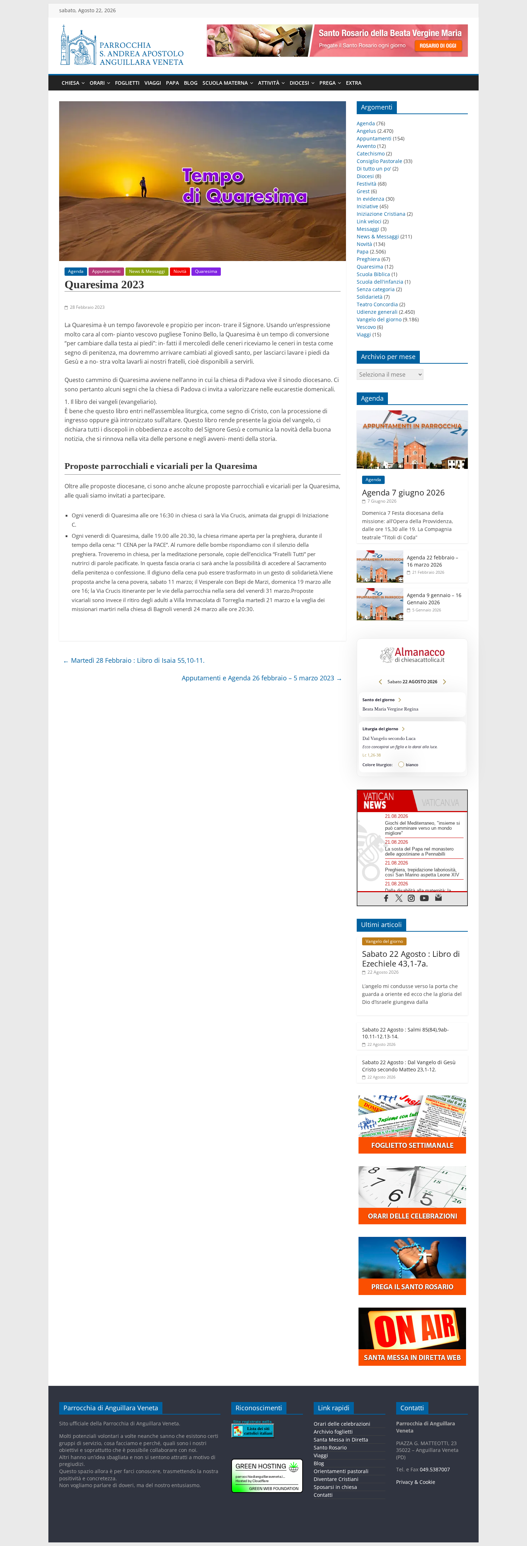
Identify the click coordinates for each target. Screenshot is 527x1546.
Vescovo (366, 326)
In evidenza (370, 198)
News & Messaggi (147, 271)
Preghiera (368, 259)
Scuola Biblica (373, 274)
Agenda (76, 271)
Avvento (366, 146)
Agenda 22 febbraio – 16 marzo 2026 (432, 561)
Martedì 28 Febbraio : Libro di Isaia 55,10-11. (134, 660)
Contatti (323, 1494)
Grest (363, 191)
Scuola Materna (225, 82)
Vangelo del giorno (379, 319)
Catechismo (371, 153)
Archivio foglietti (333, 1431)
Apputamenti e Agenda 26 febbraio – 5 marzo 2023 (262, 678)
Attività (268, 82)
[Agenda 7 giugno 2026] (412, 414)
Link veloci (369, 221)
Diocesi (299, 82)
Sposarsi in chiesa (335, 1487)
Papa (172, 82)
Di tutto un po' (374, 168)
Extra (353, 82)
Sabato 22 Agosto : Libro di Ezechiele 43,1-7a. (411, 958)
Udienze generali (377, 311)
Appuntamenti (106, 271)
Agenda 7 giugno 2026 (403, 492)
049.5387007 (435, 1469)
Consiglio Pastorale (379, 161)
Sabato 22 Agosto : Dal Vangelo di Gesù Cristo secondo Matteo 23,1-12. (409, 1066)
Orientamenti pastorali (341, 1471)
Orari (97, 82)
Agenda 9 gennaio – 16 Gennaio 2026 (434, 599)
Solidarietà (370, 296)
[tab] (384, 800)
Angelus (366, 130)
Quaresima (206, 271)
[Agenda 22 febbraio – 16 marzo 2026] (380, 554)
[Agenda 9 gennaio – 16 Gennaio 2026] (380, 591)
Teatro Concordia (377, 304)
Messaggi (368, 228)
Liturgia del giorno (412, 746)
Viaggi (152, 82)
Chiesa (70, 82)
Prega (327, 82)
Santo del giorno (412, 704)
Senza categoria (376, 289)
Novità (180, 271)
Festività (366, 183)
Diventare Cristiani (336, 1479)
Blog (191, 82)
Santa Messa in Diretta (341, 1439)
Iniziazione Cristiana (381, 213)
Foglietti (127, 82)
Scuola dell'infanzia (380, 281)
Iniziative (367, 206)
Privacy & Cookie (415, 1482)
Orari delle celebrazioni (342, 1423)
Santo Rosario (330, 1447)
